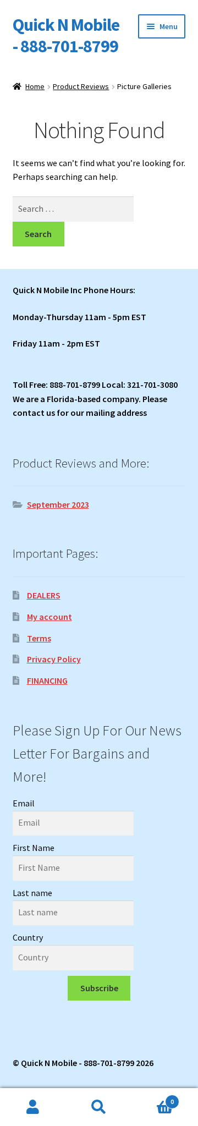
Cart (153, 1098)
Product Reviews (81, 86)
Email (24, 803)
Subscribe (99, 987)
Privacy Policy (54, 658)
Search (99, 1107)
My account (49, 616)
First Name (33, 847)
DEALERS (44, 595)
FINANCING (47, 680)
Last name (32, 892)
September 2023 (58, 504)
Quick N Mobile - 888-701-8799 (66, 35)
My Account (33, 1107)
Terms (39, 638)
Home (35, 86)
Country (28, 937)
